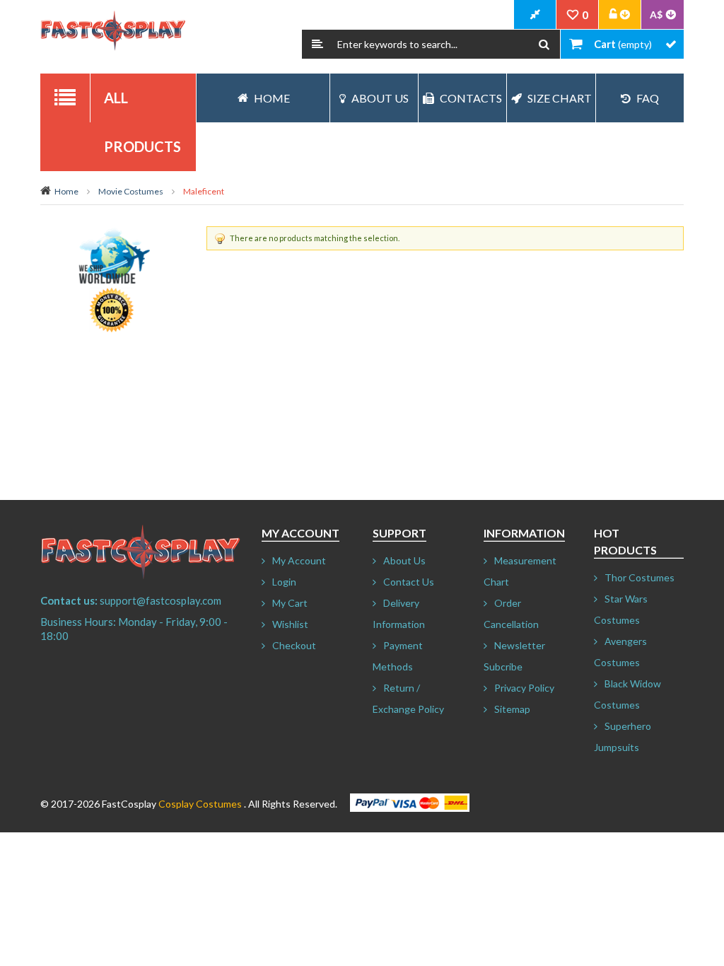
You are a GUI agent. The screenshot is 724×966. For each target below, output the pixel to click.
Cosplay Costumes (200, 804)
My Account (299, 560)
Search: (317, 44)
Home (66, 191)
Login (284, 582)
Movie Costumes (130, 191)
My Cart (290, 603)
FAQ (647, 98)
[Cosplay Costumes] (112, 31)
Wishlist (290, 624)
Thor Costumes (640, 577)
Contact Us (408, 582)
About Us (380, 98)
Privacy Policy (524, 688)
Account (620, 15)
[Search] (544, 44)
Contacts (471, 98)
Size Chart (559, 98)
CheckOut (535, 15)
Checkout (294, 645)
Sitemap (512, 709)
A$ (656, 14)
